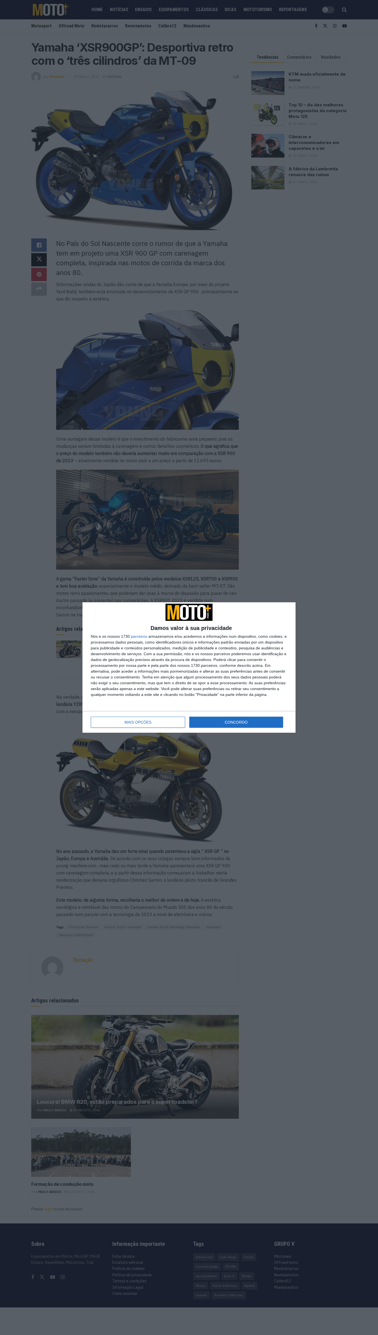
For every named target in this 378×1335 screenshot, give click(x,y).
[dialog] (189, 667)
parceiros (139, 636)
